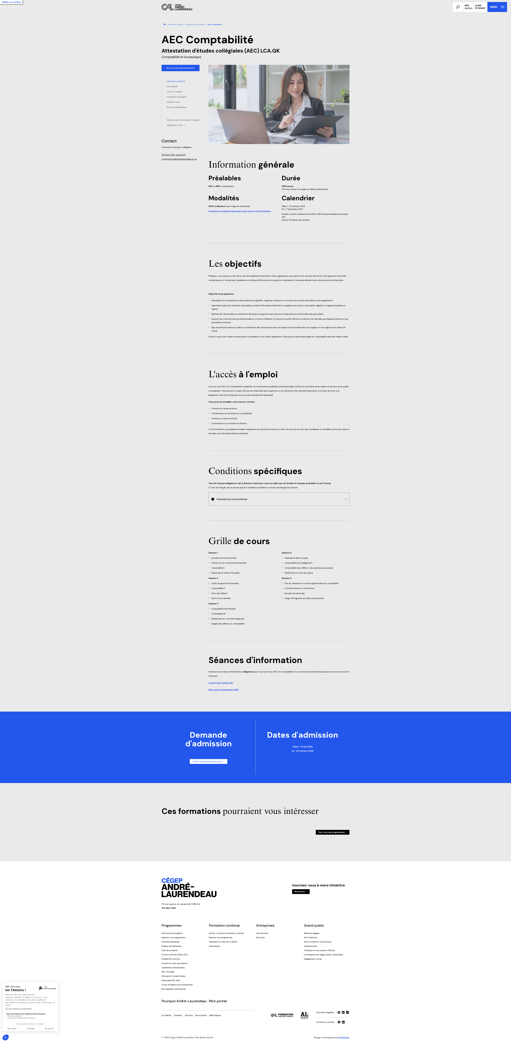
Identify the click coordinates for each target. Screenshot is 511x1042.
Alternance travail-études (174, 976)
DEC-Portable (168, 972)
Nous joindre (201, 1015)
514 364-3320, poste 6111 (173, 155)
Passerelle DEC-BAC (171, 980)
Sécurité (189, 1015)
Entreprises (265, 925)
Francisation (214, 946)
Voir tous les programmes (331, 832)
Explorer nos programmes (220, 937)
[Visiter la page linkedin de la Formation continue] (343, 1022)
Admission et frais (175, 125)
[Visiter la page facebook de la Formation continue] (339, 1022)
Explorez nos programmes (173, 937)
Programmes (172, 925)
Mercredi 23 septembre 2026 (224, 689)
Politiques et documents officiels (319, 950)
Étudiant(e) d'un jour (171, 959)
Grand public (314, 925)
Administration (310, 946)
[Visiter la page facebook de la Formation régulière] (339, 1012)
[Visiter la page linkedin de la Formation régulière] (343, 1012)
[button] (458, 7)
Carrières (178, 1015)
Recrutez (260, 937)
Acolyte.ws (343, 1037)
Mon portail (218, 1001)
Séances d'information (176, 107)
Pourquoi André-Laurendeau (184, 1001)
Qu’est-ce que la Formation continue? (226, 933)
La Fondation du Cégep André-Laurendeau (323, 954)
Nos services (262, 933)
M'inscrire (300, 891)
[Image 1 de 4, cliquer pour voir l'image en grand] (279, 104)
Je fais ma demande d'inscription (207, 761)
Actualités (166, 1015)
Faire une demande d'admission (180, 68)
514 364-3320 (169, 908)
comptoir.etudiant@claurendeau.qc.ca (179, 159)
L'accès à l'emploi (174, 91)
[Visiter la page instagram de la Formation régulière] (347, 1012)
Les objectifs (172, 86)
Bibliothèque (215, 1015)
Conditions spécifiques (176, 97)
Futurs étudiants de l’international (177, 984)
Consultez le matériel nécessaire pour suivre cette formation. (240, 211)
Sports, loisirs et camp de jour (317, 941)
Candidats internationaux (173, 967)
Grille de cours (173, 102)
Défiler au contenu (11, 2)
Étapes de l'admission (172, 946)
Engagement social (313, 959)
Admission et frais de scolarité (223, 941)
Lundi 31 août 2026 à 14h (221, 683)
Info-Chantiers (310, 937)
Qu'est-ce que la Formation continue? (183, 120)
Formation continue (224, 925)
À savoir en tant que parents (175, 963)
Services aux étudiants (172, 933)
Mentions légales (312, 933)
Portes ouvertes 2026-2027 (175, 954)
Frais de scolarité (169, 950)
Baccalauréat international (174, 989)
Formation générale (170, 941)
